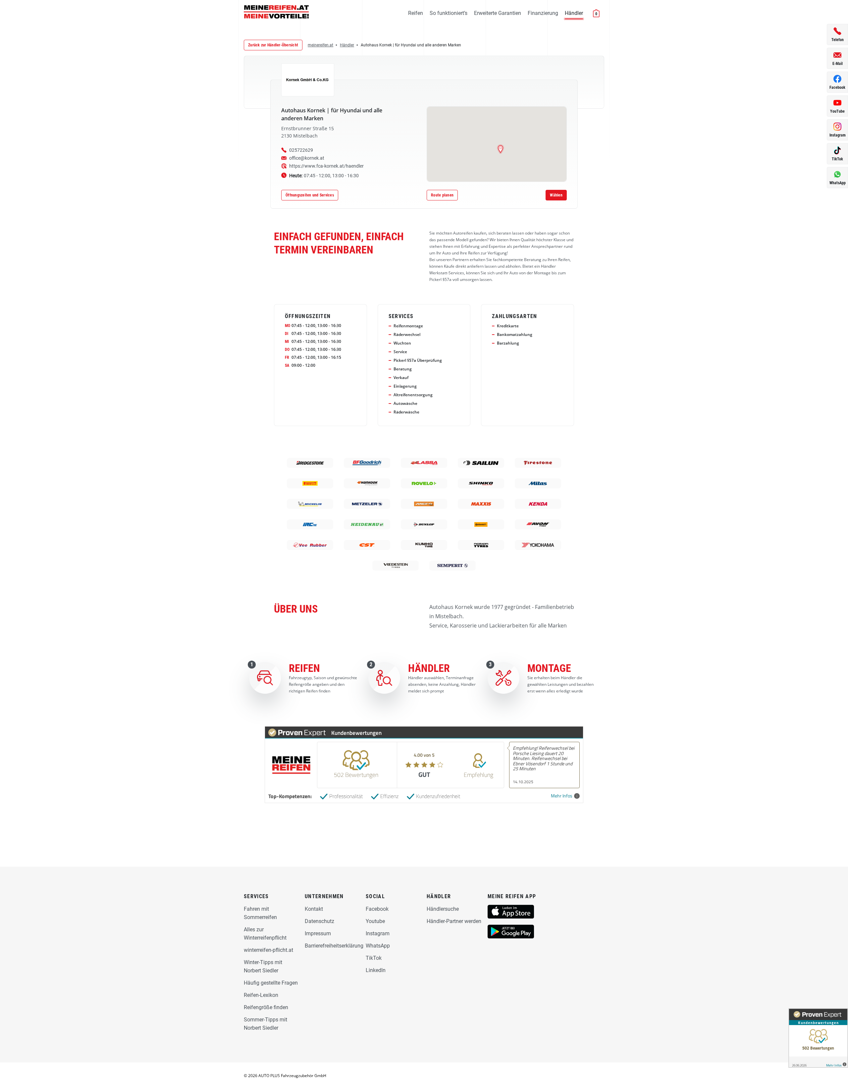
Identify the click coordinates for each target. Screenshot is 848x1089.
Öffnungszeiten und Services (310, 195)
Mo (287, 325)
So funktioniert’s (448, 13)
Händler (574, 13)
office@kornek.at (306, 158)
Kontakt (314, 909)
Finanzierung (543, 13)
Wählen (556, 195)
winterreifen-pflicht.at (268, 950)
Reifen (415, 13)
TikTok (374, 958)
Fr (287, 357)
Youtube (375, 921)
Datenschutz (319, 921)
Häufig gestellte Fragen (271, 983)
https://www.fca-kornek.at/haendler (326, 166)
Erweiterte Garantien (497, 13)
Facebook (377, 909)
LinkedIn (376, 970)
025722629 (301, 150)
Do (287, 349)
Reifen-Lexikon (261, 995)
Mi (287, 341)
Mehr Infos (561, 796)
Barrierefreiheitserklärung (334, 946)
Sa (287, 365)
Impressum (318, 933)
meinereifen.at (320, 45)
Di (286, 333)
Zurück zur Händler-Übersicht (273, 45)
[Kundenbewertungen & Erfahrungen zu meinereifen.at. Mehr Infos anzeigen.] (818, 1038)
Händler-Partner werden (454, 921)
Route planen (442, 195)
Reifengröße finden (266, 1007)
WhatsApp (378, 946)
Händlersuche (443, 909)
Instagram (378, 933)
